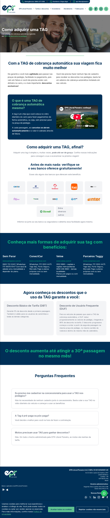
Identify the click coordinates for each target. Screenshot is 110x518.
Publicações (79, 9)
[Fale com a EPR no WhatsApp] (104, 493)
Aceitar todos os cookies (61, 509)
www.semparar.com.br (12, 261)
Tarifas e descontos (42, 9)
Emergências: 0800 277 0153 (35, 1)
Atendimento (68, 9)
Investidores (56, 9)
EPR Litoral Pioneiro (25, 9)
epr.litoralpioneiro (82, 1)
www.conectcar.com (37, 261)
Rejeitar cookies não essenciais (92, 509)
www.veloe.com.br (63, 261)
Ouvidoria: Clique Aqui (60, 1)
